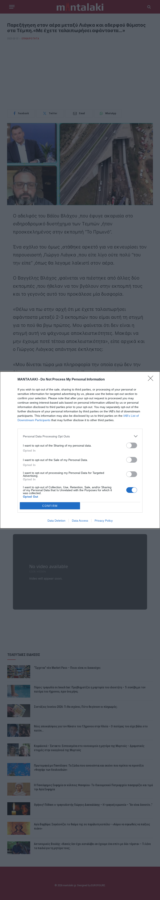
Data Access (80, 520)
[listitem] (80, 436)
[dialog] (80, 450)
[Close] (152, 380)
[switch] (131, 445)
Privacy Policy (104, 520)
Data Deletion (56, 520)
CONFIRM (50, 505)
